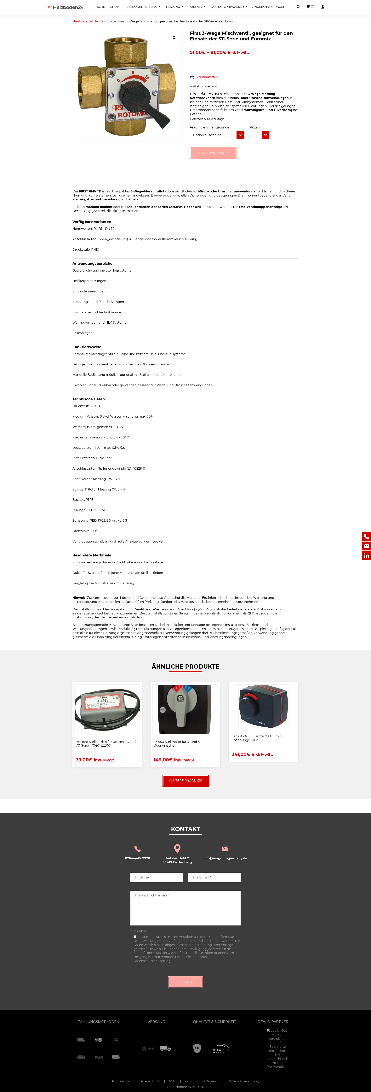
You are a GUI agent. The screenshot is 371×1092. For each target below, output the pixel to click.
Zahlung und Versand (201, 1081)
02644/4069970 (137, 858)
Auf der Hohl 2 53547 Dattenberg (177, 860)
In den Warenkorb (213, 153)
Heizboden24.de (183, 1087)
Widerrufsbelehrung (243, 1081)
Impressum (121, 1081)
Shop (114, 7)
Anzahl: (255, 127)
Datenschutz (149, 1081)
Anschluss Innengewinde (209, 127)
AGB (172, 1081)
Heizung (173, 7)
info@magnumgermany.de (225, 858)
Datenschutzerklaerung (152, 961)
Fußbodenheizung (141, 7)
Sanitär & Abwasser (227, 7)
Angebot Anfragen (268, 7)
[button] (174, 37)
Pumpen (196, 7)
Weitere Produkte (185, 781)
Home (100, 7)
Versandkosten (207, 77)
